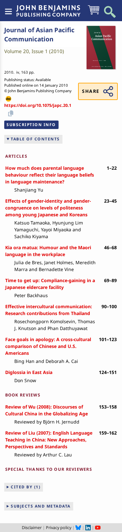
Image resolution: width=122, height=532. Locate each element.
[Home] (48, 7)
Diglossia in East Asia (28, 372)
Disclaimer (32, 527)
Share (90, 91)
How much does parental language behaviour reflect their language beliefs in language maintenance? (49, 175)
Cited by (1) (25, 487)
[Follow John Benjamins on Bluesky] (78, 527)
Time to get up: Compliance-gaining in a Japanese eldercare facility (50, 283)
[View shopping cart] (93, 14)
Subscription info (31, 124)
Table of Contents (35, 139)
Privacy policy (58, 527)
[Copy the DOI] (9, 113)
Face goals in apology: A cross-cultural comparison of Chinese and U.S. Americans (48, 346)
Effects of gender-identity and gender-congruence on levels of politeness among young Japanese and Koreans (48, 208)
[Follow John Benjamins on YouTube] (98, 527)
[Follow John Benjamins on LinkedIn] (88, 527)
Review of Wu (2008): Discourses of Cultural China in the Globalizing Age (46, 410)
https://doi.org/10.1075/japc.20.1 (37, 105)
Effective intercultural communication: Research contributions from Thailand (48, 309)
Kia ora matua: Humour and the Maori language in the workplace (48, 250)
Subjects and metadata (41, 506)
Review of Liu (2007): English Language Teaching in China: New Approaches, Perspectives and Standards (48, 440)
